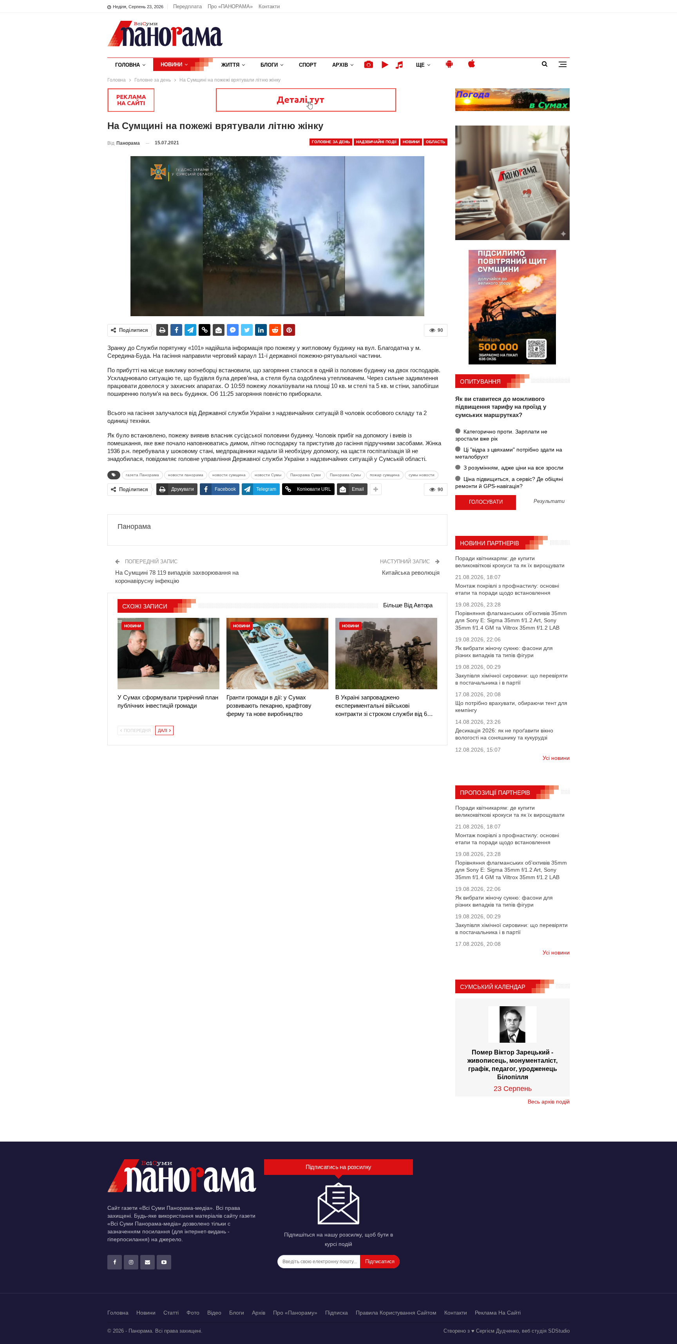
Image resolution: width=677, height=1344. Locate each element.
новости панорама (185, 475)
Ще (420, 65)
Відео (214, 1312)
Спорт (308, 65)
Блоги (269, 65)
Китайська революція (411, 572)
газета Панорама (142, 475)
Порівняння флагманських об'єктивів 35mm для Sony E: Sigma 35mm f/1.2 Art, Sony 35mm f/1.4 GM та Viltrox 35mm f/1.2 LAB (511, 620)
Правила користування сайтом (396, 1312)
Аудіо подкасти (400, 65)
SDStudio (559, 1331)
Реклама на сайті (498, 1312)
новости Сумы (268, 475)
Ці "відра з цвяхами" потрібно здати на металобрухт (508, 453)
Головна (127, 65)
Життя (230, 65)
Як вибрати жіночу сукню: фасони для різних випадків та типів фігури (504, 651)
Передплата (187, 6)
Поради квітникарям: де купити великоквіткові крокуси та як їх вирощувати (510, 561)
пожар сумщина (385, 475)
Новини (171, 64)
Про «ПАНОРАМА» (230, 6)
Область (435, 142)
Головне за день (331, 142)
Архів (340, 65)
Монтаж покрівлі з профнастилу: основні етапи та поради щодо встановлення (507, 589)
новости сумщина (229, 475)
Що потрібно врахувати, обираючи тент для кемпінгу (511, 706)
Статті (171, 1312)
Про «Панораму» (295, 1312)
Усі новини (556, 758)
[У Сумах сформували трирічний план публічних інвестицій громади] (168, 653)
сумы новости (421, 475)
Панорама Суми (305, 475)
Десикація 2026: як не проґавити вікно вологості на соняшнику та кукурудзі (504, 734)
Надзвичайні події (376, 142)
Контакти (269, 6)
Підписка (336, 1312)
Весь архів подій (549, 1101)
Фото (192, 1312)
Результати (549, 501)
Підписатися (380, 1261)
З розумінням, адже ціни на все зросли (512, 467)
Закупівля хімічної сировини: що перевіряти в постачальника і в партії (511, 679)
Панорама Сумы (345, 475)
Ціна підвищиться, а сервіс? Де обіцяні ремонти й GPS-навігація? (509, 482)
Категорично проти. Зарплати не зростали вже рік (501, 435)
